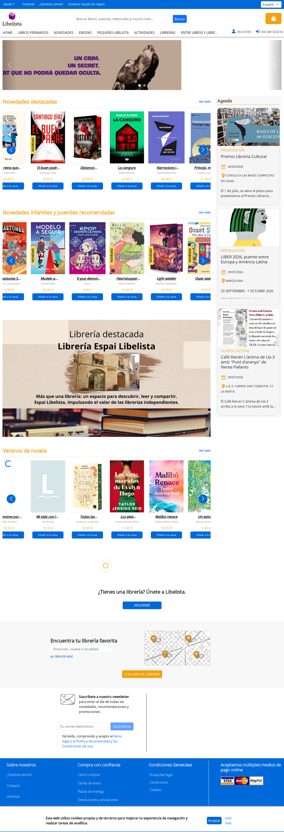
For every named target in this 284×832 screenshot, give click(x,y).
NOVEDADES (64, 32)
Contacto (28, 4)
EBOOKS (85, 32)
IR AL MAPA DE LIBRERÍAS (142, 674)
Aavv (87, 283)
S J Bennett (8, 173)
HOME (7, 32)
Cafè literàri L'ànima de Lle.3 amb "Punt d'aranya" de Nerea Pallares (248, 362)
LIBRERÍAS (167, 32)
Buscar (179, 19)
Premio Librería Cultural (244, 156)
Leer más (228, 820)
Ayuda (8, 4)
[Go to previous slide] (11, 149)
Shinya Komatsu (206, 522)
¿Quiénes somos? (51, 4)
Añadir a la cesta (48, 186)
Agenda (224, 101)
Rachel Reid (48, 283)
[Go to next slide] (203, 149)
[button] (9, 65)
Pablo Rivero (127, 173)
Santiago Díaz (48, 173)
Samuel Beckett (166, 173)
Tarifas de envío (89, 783)
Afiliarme (142, 605)
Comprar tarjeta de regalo (86, 4)
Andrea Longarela (87, 522)
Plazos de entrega (91, 791)
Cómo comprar (89, 774)
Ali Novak (48, 522)
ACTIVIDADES (144, 32)
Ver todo (205, 102)
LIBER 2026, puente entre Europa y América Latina (245, 259)
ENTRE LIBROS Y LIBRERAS (201, 32)
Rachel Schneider (166, 283)
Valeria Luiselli (206, 173)
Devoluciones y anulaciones (98, 799)
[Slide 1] (139, 85)
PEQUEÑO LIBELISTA (113, 32)
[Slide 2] (144, 85)
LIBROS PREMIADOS (33, 32)
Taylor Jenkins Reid (126, 522)
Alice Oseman (127, 283)
